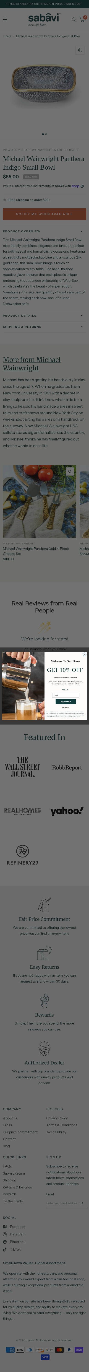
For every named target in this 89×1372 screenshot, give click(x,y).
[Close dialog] (84, 654)
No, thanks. (66, 707)
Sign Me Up (66, 701)
